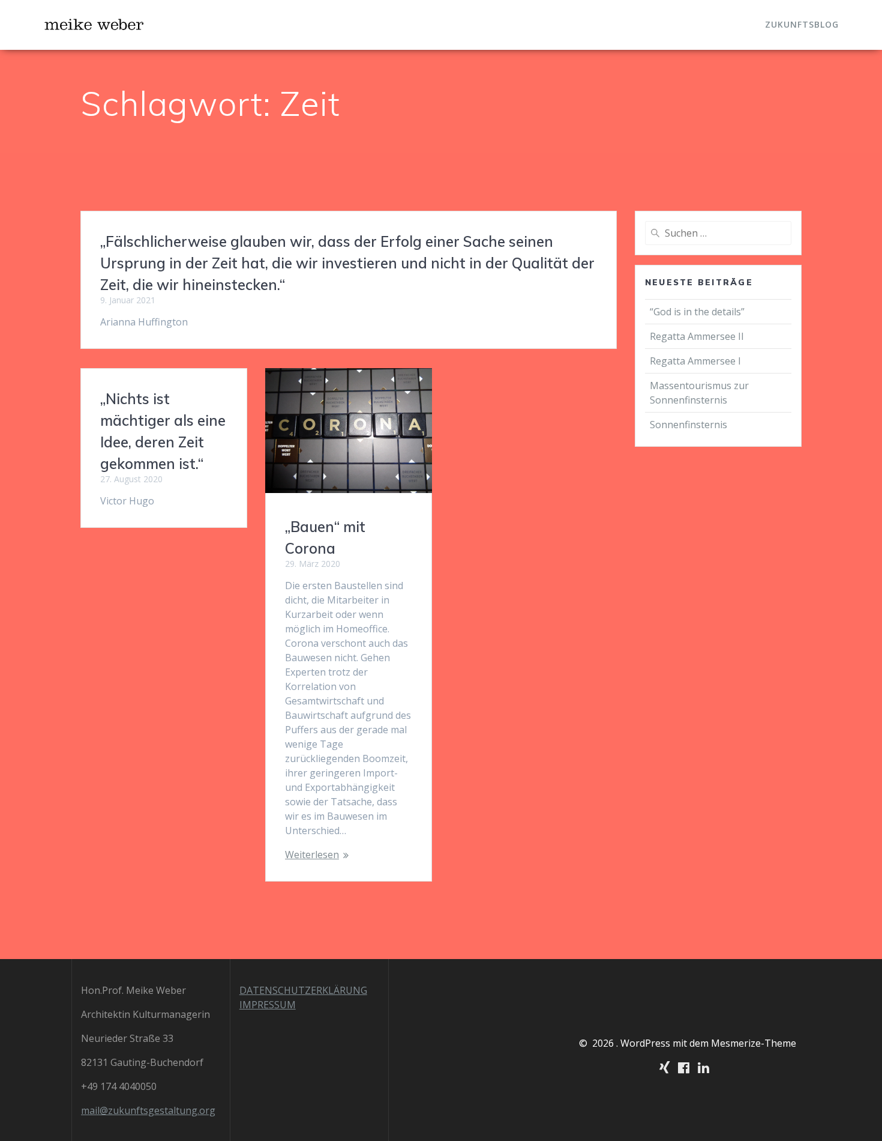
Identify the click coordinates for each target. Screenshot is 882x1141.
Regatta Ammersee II (697, 336)
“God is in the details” (698, 311)
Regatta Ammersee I (695, 361)
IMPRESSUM (267, 1004)
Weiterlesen (312, 854)
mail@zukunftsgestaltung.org (148, 1110)
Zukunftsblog (802, 24)
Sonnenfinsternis (688, 424)
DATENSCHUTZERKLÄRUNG (303, 990)
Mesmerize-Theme (753, 1043)
